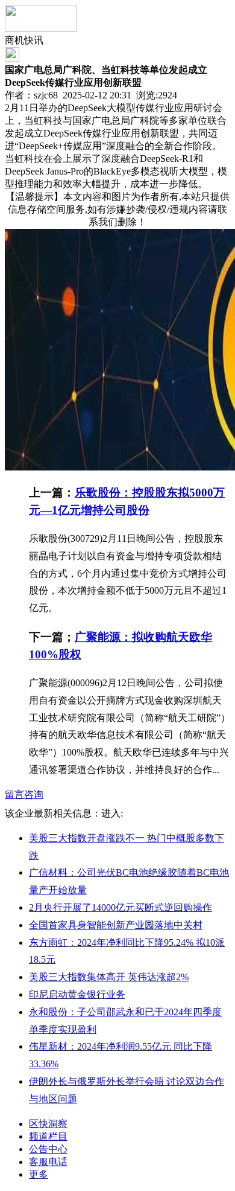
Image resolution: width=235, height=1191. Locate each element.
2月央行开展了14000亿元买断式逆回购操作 (120, 907)
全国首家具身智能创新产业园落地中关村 (115, 925)
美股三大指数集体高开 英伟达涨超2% (109, 977)
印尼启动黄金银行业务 (77, 994)
